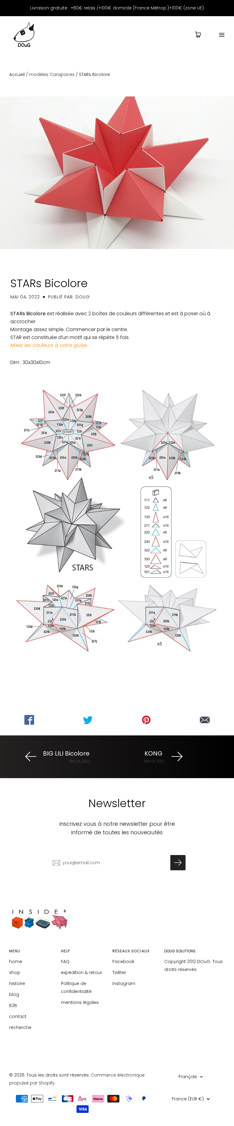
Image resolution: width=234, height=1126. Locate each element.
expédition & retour (81, 972)
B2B (13, 1005)
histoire (17, 983)
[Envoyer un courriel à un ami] (205, 719)
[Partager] (29, 719)
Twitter (119, 972)
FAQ (65, 961)
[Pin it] (146, 719)
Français (188, 1077)
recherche (20, 1027)
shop (14, 972)
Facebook (123, 961)
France (188, 1099)
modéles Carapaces (52, 74)
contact (18, 1016)
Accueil (17, 74)
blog (14, 994)
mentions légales (80, 1002)
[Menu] (218, 34)
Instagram (123, 983)
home (15, 961)
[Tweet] (87, 719)
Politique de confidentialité (76, 987)
